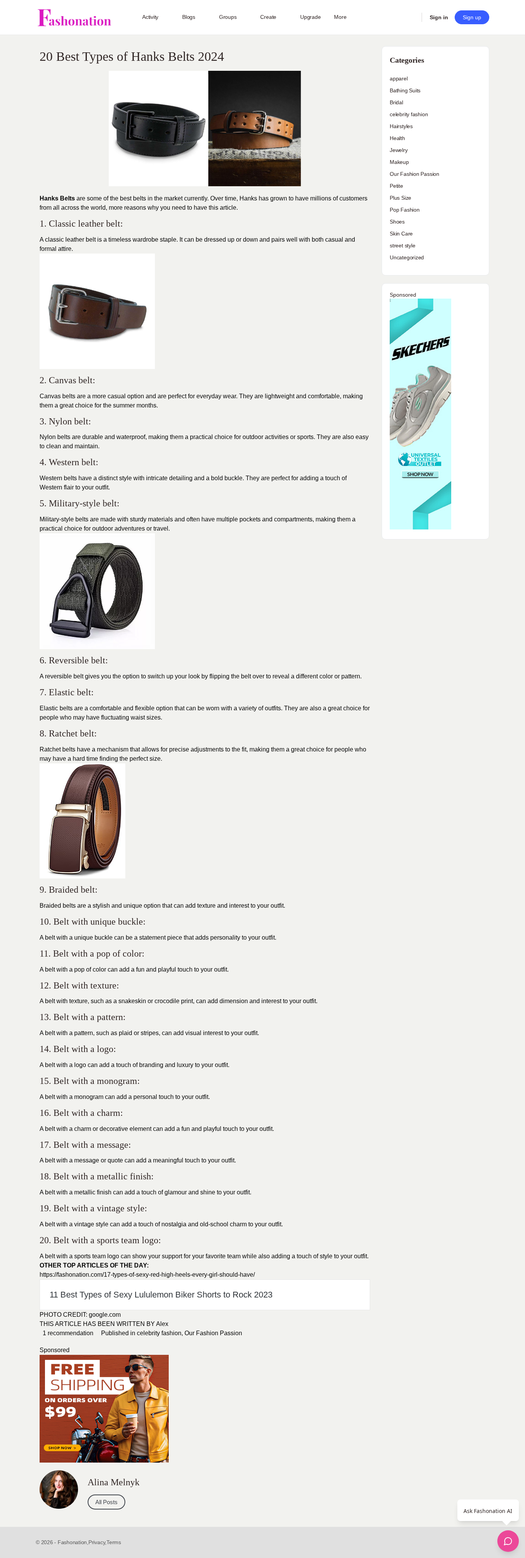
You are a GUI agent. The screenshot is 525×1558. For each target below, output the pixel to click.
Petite (396, 186)
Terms (113, 1542)
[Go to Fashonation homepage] (74, 17)
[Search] (411, 17)
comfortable (105, 708)
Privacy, (97, 1542)
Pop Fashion (405, 210)
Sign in (439, 17)
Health (397, 138)
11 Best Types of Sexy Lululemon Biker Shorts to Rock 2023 (161, 1294)
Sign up (472, 17)
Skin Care (401, 233)
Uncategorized (407, 257)
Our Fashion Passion (213, 1333)
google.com (105, 1314)
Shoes (397, 222)
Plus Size (400, 198)
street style (402, 245)
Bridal (396, 102)
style (125, 478)
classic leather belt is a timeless (88, 239)
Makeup (399, 162)
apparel (399, 78)
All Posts (106, 1502)
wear (229, 396)
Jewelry (399, 150)
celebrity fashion (159, 1333)
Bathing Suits (405, 90)
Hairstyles (401, 126)
